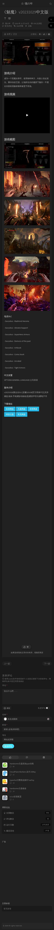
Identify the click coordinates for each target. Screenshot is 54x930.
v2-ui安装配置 (15, 796)
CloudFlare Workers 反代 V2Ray (23, 772)
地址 (4, 735)
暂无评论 (8, 26)
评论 (4, 685)
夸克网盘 (21, 414)
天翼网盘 (21, 409)
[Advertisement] (27, 529)
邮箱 (4, 725)
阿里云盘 (10, 414)
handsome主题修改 (18, 788)
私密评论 (42, 708)
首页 (9, 34)
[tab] (10, 757)
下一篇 (47, 663)
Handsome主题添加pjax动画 (22, 763)
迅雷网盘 (33, 409)
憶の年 (8, 23)
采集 (30, 26)
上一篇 (7, 663)
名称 (4, 714)
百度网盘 (10, 409)
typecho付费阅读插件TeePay (22, 780)
